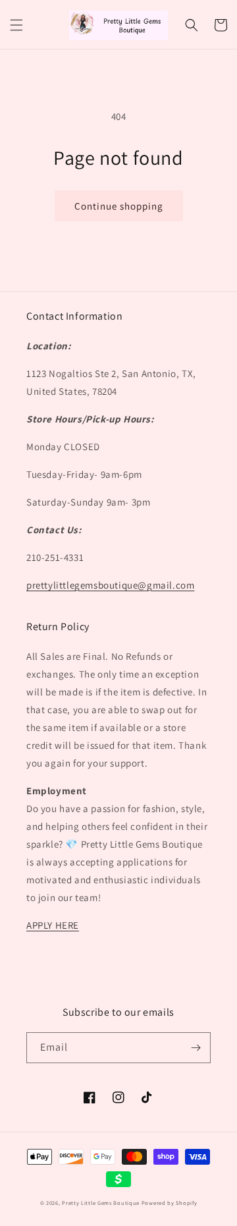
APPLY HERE (52, 925)
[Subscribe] (195, 1047)
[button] (16, 25)
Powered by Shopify (170, 1202)
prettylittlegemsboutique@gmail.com (110, 585)
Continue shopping (118, 206)
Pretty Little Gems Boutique (101, 1202)
